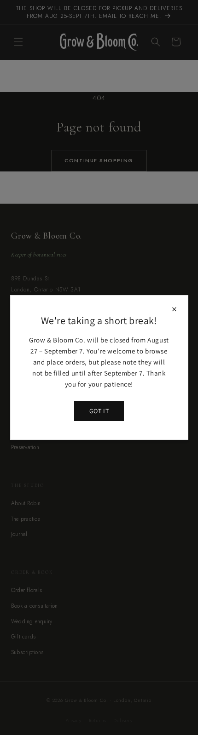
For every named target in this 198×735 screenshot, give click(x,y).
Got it (99, 411)
